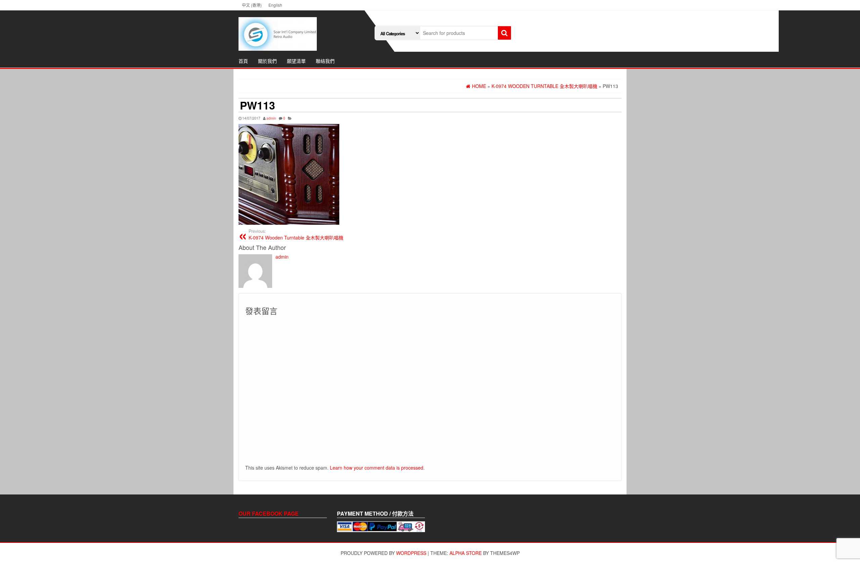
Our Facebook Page (269, 513)
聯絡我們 (325, 60)
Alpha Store (465, 553)
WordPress (411, 553)
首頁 (243, 60)
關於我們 (267, 60)
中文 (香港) (252, 5)
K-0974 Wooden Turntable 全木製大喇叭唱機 (296, 234)
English (275, 5)
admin (271, 118)
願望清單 (296, 60)
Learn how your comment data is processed (376, 467)
